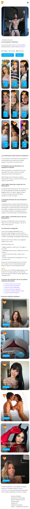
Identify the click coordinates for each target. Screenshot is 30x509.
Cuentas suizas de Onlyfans (11, 292)
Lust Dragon (24, 132)
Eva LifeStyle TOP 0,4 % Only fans (14, 476)
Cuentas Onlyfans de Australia (12, 284)
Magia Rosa (6, 414)
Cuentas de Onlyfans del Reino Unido (14, 291)
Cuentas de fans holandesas (12, 285)
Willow (5, 104)
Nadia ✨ (14, 133)
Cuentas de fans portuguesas (12, 289)
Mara (23, 74)
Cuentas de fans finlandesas (11, 287)
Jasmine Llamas (8, 382)
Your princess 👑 (5, 132)
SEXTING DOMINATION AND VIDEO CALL (14, 444)
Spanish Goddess (8, 351)
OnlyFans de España (16, 45)
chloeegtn (24, 103)
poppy (5, 74)
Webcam (22, 46)
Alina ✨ (14, 103)
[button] (28, 2)
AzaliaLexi (6, 320)
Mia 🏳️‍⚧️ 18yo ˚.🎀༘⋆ (15, 72)
